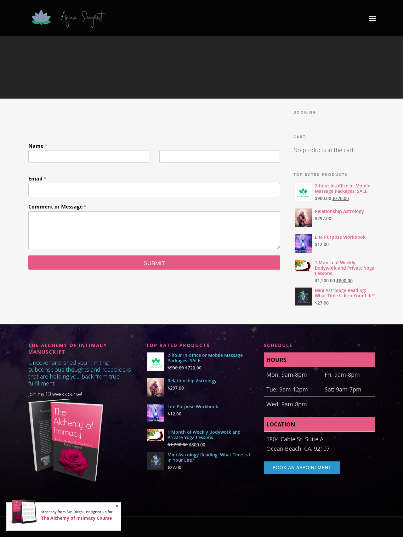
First (32, 166)
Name (38, 146)
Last (163, 166)
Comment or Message (57, 206)
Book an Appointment (302, 467)
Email (37, 178)
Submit (154, 263)
